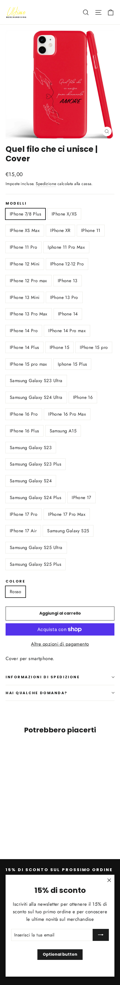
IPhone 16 (83, 397)
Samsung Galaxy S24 (31, 481)
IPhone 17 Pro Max (66, 514)
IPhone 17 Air (23, 531)
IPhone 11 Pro (23, 247)
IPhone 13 (68, 280)
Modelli (16, 203)
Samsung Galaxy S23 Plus (35, 464)
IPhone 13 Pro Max (28, 314)
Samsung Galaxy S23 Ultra (36, 380)
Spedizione (46, 183)
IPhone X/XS (64, 214)
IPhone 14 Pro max (67, 330)
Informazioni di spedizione (43, 677)
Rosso (15, 591)
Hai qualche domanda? (37, 693)
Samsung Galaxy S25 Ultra (36, 547)
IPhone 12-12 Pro (67, 264)
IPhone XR (60, 230)
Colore (15, 581)
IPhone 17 (81, 497)
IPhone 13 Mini (25, 297)
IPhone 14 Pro (24, 330)
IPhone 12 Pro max (28, 280)
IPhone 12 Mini (25, 264)
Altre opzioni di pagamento (60, 644)
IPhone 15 (59, 347)
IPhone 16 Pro (24, 414)
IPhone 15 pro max (28, 364)
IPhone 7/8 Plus (25, 214)
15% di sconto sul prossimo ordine (59, 870)
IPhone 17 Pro (23, 514)
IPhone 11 (90, 230)
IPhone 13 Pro (64, 297)
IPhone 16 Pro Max (67, 414)
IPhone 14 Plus (24, 347)
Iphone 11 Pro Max (66, 247)
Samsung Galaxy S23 (31, 447)
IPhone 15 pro (94, 347)
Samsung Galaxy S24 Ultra (36, 397)
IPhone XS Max (25, 230)
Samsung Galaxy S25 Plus (35, 564)
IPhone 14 (68, 314)
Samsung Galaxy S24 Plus (35, 497)
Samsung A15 (63, 431)
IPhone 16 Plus (24, 431)
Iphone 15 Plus (72, 364)
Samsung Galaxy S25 (68, 531)
